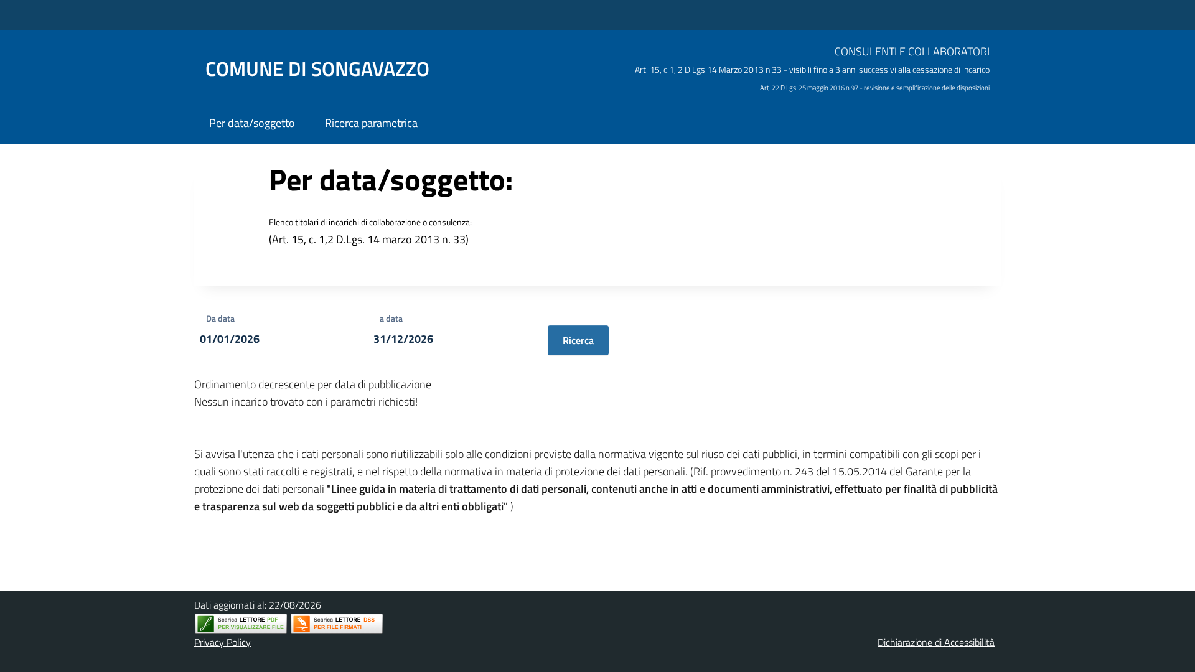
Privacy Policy (222, 642)
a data (391, 318)
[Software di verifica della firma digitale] (336, 624)
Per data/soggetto (252, 122)
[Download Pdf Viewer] (241, 624)
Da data (220, 318)
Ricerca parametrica (371, 122)
